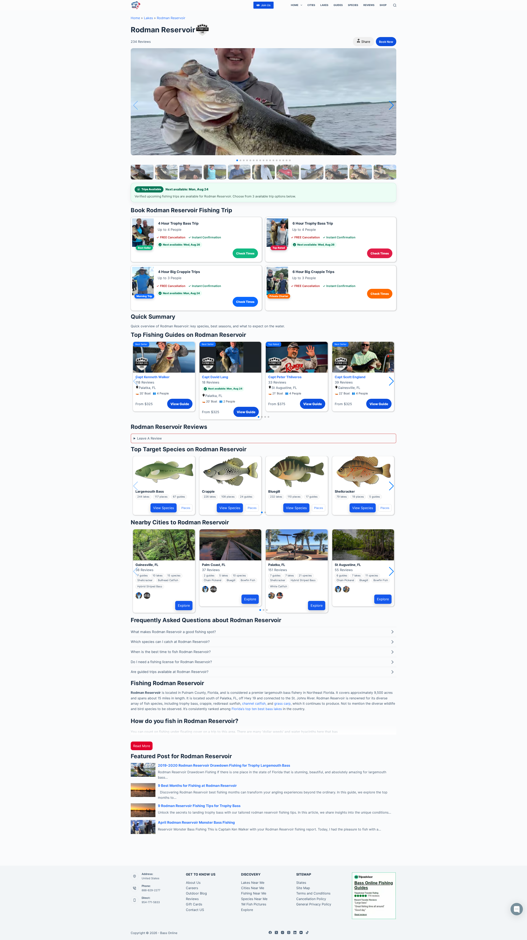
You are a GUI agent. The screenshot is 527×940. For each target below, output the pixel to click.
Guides (338, 5)
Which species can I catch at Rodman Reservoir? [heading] (170, 642)
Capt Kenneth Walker (152, 377)
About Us (193, 883)
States (301, 883)
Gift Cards (194, 904)
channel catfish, (254, 703)
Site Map (303, 888)
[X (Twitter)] (276, 932)
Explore (184, 605)
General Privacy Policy (313, 904)
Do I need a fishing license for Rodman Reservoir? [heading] (171, 662)
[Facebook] (270, 932)
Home (294, 5)
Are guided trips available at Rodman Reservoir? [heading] (170, 672)
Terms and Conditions (313, 893)
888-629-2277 (151, 890)
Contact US (195, 910)
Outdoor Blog (196, 893)
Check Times (245, 253)
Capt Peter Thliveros (285, 377)
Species (353, 5)
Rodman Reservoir (171, 18)
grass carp (282, 703)
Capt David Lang (215, 377)
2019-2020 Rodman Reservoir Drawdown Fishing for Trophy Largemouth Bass (224, 765)
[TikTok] (307, 932)
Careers (192, 888)
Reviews (368, 5)
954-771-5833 (151, 902)
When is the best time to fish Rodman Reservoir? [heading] (171, 652)
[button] (391, 105)
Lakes (324, 5)
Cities (311, 5)
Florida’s (238, 709)
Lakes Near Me (252, 883)
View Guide (179, 404)
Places (185, 508)
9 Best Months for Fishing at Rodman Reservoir (197, 786)
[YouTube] (301, 932)
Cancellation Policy (311, 899)
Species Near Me (254, 899)
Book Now (386, 41)
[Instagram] (282, 932)
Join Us (265, 5)
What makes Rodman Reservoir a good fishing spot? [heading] (173, 632)
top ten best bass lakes (263, 709)
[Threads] (288, 932)
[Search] (394, 5)
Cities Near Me (252, 888)
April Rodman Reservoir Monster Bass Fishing (196, 822)
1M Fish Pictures (253, 904)
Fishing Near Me (253, 893)
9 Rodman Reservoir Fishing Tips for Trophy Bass (199, 806)
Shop (383, 5)
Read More (141, 746)
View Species (163, 508)
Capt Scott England (350, 377)
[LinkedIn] (294, 932)
